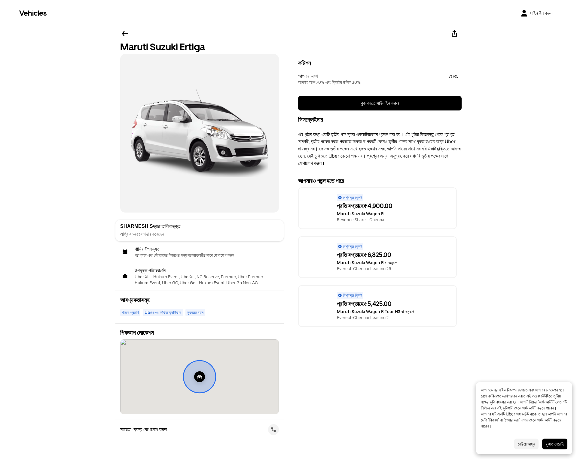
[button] (380, 79)
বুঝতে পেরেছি (555, 444)
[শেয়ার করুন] (454, 33)
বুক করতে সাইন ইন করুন (380, 103)
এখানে (525, 420)
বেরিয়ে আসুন (526, 444)
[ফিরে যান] (125, 33)
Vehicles (33, 13)
